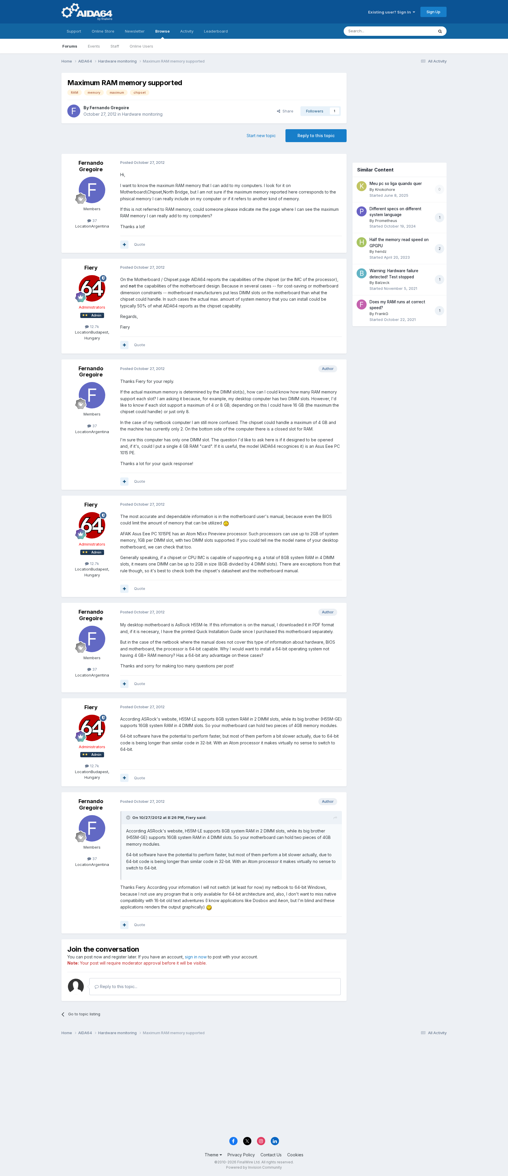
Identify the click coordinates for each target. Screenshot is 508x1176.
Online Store (103, 31)
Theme (212, 1154)
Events (94, 46)
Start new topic (261, 135)
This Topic (416, 31)
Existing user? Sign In (390, 12)
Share (286, 111)
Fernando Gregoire (109, 107)
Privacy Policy (241, 1154)
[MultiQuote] (124, 244)
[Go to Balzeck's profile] (362, 273)
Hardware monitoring (142, 114)
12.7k (94, 326)
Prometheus (386, 220)
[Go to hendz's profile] (362, 242)
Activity (186, 31)
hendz (381, 251)
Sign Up (433, 11)
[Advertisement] (399, 112)
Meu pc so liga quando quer (396, 183)
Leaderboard (216, 31)
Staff (115, 46)
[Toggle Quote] (128, 817)
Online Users (141, 46)
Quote (139, 244)
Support (74, 31)
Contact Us (271, 1154)
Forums (69, 46)
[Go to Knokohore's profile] (362, 186)
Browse (162, 31)
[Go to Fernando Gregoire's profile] (73, 111)
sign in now (196, 956)
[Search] (440, 31)
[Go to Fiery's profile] (92, 288)
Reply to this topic (316, 135)
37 (94, 220)
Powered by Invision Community (254, 1167)
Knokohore (385, 189)
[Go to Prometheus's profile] (362, 211)
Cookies (295, 1154)
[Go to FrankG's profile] (362, 304)
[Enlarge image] (226, 522)
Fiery (91, 268)
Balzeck (382, 282)
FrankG (381, 313)
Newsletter (135, 31)
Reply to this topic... (118, 986)
